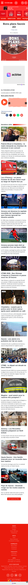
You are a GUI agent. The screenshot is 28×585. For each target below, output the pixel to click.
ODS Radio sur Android (14, 561)
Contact (14, 527)
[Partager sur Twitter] (10, 116)
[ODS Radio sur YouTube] (16, 575)
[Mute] (27, 8)
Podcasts (14, 553)
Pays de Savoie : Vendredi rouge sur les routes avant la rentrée (13, 488)
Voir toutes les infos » (14, 499)
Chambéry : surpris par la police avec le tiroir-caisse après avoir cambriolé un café (13, 309)
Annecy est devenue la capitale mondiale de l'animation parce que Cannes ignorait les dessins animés (13, 214)
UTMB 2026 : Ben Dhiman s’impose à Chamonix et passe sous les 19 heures (13, 275)
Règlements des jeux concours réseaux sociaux (14, 566)
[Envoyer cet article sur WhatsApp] (17, 116)
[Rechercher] (22, 2)
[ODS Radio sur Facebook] (8, 575)
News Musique (14, 539)
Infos (19, 18)
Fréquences (14, 532)
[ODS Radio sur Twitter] (12, 575)
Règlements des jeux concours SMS (14, 568)
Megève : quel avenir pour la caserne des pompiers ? (12, 396)
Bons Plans (12, 18)
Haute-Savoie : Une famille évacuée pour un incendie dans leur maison (14, 459)
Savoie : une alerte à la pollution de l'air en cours (11, 340)
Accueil (3, 18)
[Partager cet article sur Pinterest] (14, 116)
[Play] (2, 12)
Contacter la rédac (14, 541)
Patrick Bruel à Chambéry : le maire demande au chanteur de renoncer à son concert (13, 146)
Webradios (14, 555)
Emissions (14, 547)
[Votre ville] (16, 2)
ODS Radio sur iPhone (14, 559)
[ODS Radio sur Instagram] (20, 575)
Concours (14, 549)
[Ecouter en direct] (25, 2)
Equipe (14, 529)
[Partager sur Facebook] (6, 116)
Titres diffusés (14, 531)
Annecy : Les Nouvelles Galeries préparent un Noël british (12, 431)
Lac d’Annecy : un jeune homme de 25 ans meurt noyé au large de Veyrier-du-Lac (13, 179)
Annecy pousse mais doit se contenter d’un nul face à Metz (13, 246)
